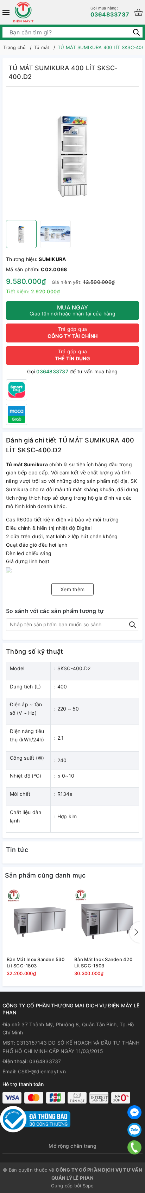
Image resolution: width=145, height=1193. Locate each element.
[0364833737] (134, 1147)
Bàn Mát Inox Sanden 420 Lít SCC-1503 (103, 962)
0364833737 (110, 12)
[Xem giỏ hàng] (138, 12)
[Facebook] (134, 1112)
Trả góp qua (72, 332)
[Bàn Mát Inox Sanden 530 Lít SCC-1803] (39, 920)
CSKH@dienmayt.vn (42, 1071)
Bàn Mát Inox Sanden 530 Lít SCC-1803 (35, 962)
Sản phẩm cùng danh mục (45, 875)
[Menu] (6, 12)
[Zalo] (134, 1130)
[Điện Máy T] (23, 12)
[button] (135, 932)
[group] (72, 155)
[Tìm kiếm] (136, 32)
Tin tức (17, 849)
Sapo (88, 1185)
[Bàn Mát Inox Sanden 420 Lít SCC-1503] (106, 920)
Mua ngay (72, 310)
